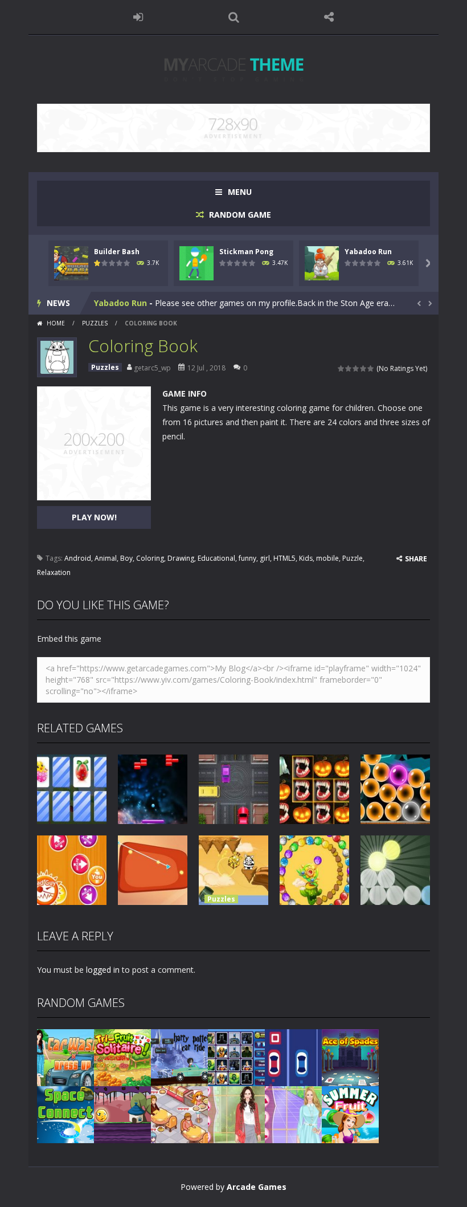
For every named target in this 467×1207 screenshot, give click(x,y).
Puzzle (352, 558)
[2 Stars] (349, 368)
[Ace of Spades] (350, 1056)
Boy (126, 558)
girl (265, 558)
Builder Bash (117, 251)
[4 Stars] (363, 368)
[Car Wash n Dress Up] (65, 1056)
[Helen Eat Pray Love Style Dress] (236, 1113)
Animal (106, 558)
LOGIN (138, 17)
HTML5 (284, 558)
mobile (327, 558)
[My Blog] (234, 68)
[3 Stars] (356, 368)
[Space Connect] (65, 1113)
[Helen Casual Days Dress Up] (293, 1113)
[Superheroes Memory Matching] (236, 1056)
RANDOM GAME (239, 214)
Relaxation (54, 572)
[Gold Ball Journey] (122, 1113)
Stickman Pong (246, 251)
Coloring (150, 558)
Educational (216, 558)
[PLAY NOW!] (71, 262)
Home (56, 323)
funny (247, 558)
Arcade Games (256, 1186)
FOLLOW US (329, 17)
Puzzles (95, 323)
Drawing (180, 558)
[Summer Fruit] (350, 1113)
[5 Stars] (371, 368)
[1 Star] (341, 368)
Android (77, 558)
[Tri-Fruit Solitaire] (122, 1056)
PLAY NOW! (94, 517)
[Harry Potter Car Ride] (179, 1056)
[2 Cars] (293, 1056)
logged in (103, 969)
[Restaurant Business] (179, 1113)
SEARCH (233, 17)
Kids (306, 558)
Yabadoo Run (368, 251)
